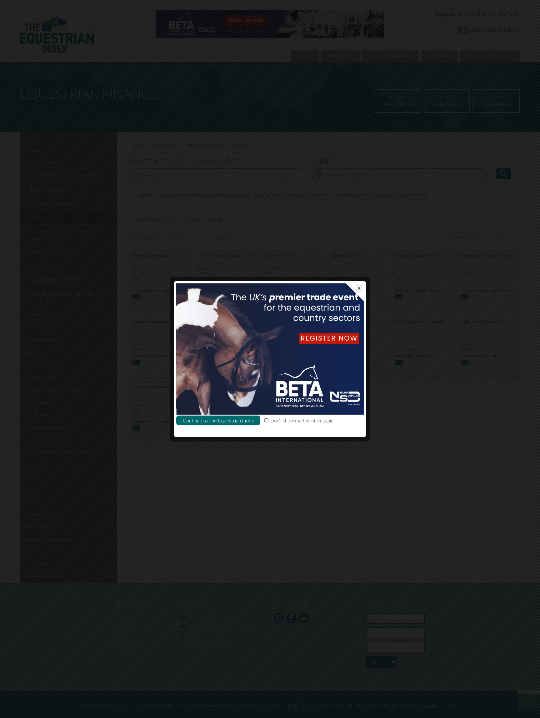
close (359, 288)
